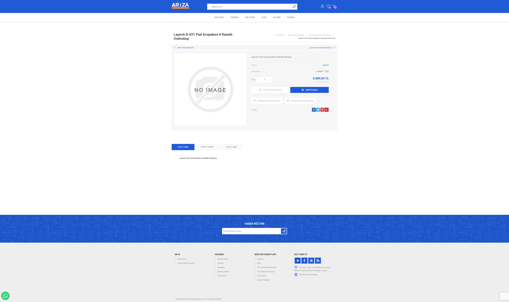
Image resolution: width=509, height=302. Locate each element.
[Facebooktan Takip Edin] (304, 261)
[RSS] (318, 261)
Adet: (253, 80)
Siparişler (221, 267)
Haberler (260, 259)
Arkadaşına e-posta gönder (302, 101)
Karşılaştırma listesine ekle (268, 101)
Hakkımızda (182, 259)
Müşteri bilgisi (222, 259)
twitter (318, 110)
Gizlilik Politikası (263, 280)
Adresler (220, 263)
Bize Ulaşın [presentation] (231, 147)
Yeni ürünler (261, 276)
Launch (325, 65)
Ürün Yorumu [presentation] (207, 147)
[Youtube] (311, 261)
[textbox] (249, 7)
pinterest (322, 110)
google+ (327, 110)
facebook (314, 110)
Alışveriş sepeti (334, 6)
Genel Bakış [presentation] (183, 147)
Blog (259, 263)
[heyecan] (298, 261)
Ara (294, 7)
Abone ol (284, 231)
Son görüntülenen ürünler (266, 267)
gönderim (320, 82)
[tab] (183, 147)
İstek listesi (221, 276)
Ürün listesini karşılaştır (266, 272)
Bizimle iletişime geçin (186, 263)
